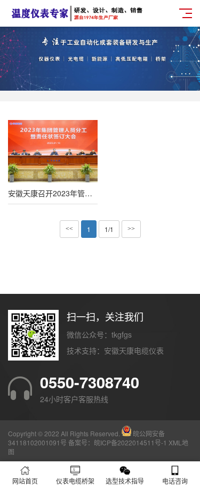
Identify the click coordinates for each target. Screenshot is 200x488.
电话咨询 (175, 480)
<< (69, 229)
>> (131, 229)
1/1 (109, 229)
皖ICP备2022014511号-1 (130, 442)
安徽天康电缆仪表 (134, 350)
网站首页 (25, 480)
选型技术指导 (125, 480)
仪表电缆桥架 (75, 480)
